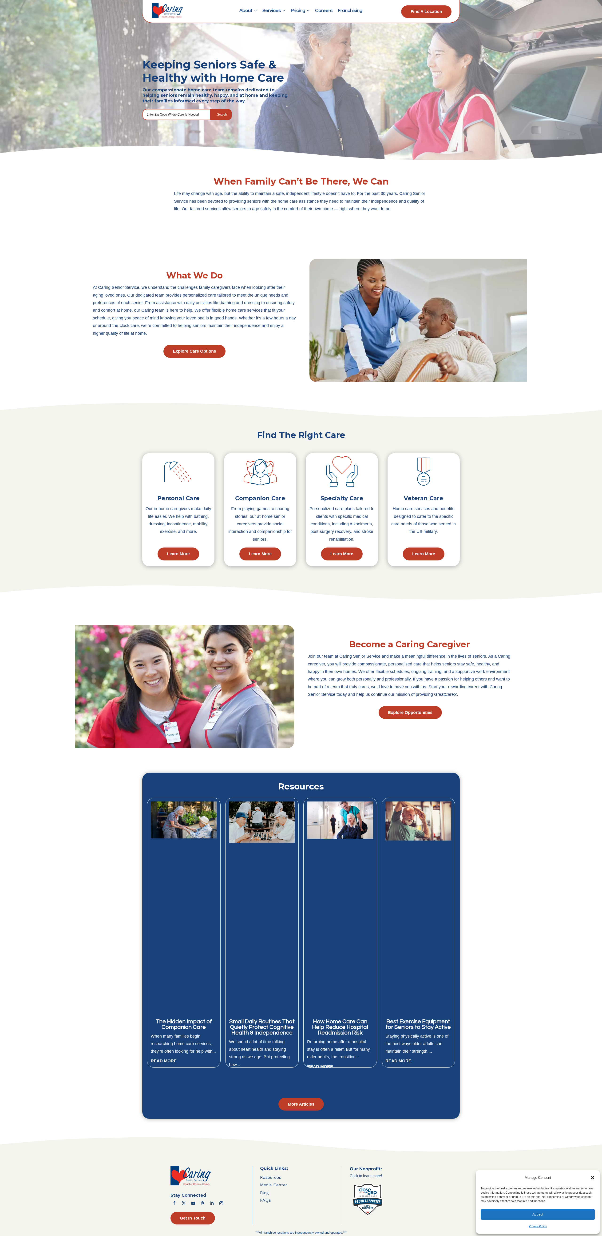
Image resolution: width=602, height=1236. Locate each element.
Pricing (298, 11)
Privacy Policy (538, 1226)
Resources (270, 1177)
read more (164, 1061)
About (246, 11)
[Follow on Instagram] (221, 1203)
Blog (264, 1192)
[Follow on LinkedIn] (212, 1203)
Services (271, 11)
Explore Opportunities (410, 712)
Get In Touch (193, 1218)
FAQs (265, 1200)
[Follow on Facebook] (174, 1203)
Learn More (178, 554)
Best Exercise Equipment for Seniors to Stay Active (418, 1024)
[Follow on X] (183, 1203)
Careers (324, 11)
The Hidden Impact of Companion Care (184, 1024)
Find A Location (426, 11)
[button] (592, 1177)
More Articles (301, 1104)
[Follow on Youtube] (193, 1203)
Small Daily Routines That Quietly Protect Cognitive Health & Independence (262, 1027)
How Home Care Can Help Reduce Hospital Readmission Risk (340, 1027)
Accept (537, 1214)
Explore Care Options (194, 351)
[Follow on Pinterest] (202, 1203)
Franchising (350, 11)
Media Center (273, 1184)
